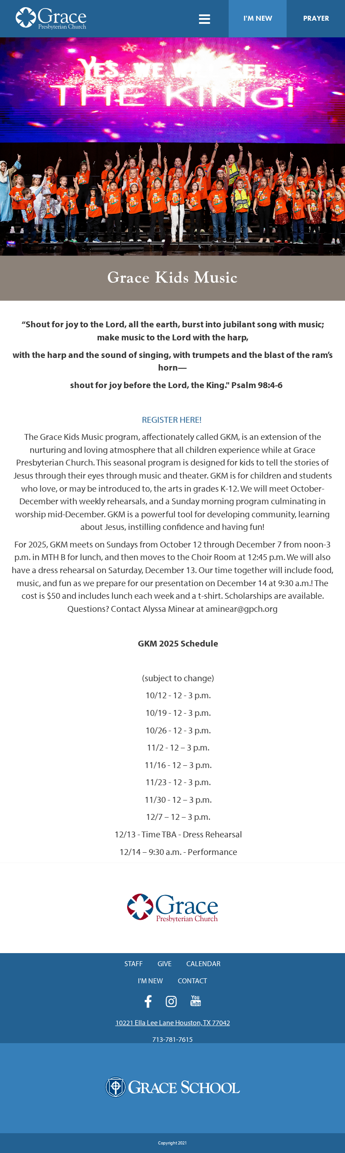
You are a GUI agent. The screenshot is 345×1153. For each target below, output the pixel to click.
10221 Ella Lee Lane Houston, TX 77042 (172, 1022)
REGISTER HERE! (172, 419)
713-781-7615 (172, 1039)
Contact (192, 980)
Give (165, 963)
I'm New (257, 18)
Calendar (203, 963)
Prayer (316, 18)
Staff (133, 963)
